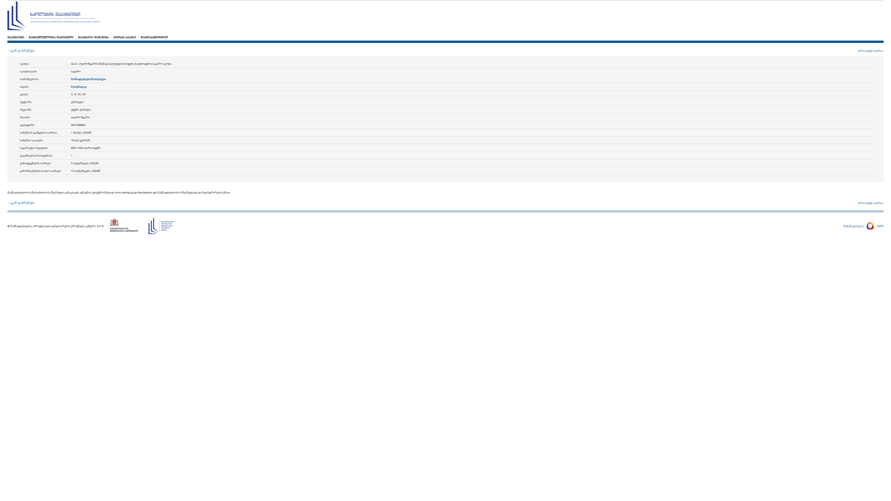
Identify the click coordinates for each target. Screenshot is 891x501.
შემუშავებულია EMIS (863, 226)
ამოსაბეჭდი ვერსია (871, 50)
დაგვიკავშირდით (154, 37)
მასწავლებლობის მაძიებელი (51, 37)
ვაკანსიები (15, 37)
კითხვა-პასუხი (124, 37)
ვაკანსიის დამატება (93, 37)
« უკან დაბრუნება (21, 50)
